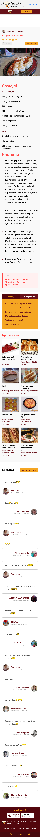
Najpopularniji (29, 297)
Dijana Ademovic (22, 553)
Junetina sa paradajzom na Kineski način (20, 308)
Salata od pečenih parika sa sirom (10, 352)
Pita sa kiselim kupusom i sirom (29, 352)
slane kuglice (13, 285)
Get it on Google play (27, 815)
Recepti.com (4, 822)
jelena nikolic (23, 774)
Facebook (6, 828)
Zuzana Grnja (23, 511)
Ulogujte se (26, 12)
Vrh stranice (19, 810)
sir (9, 279)
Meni (20, 834)
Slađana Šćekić (17, 753)
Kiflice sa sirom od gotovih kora (18, 304)
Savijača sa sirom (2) (29, 411)
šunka (18, 279)
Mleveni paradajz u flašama (16, 316)
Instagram (26, 828)
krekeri (22, 282)
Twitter (13, 828)
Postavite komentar (29, 470)
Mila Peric (15, 622)
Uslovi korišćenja (30, 822)
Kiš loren (10, 381)
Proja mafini (10, 411)
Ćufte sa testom (12, 324)
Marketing (10, 823)
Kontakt (16, 823)
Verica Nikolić (17, 31)
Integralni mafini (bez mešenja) (18, 312)
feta (27, 279)
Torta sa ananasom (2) (14, 320)
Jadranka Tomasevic (20, 643)
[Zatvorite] (1, 4)
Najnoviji (11, 297)
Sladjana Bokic (22, 688)
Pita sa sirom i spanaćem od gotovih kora (29, 442)
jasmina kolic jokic (18, 708)
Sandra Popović (22, 732)
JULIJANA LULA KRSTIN (19, 598)
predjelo (11, 282)
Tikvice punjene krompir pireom (10, 442)
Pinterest (33, 828)
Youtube (19, 828)
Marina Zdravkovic (19, 795)
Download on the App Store (13, 815)
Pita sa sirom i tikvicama (29, 381)
